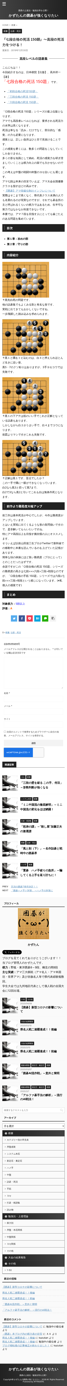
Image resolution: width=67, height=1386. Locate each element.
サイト (7, 719)
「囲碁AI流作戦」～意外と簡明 (40, 1073)
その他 (10, 1250)
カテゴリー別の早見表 (18, 1139)
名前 (7, 693)
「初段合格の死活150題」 (22, 91)
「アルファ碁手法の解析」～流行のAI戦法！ (27, 1309)
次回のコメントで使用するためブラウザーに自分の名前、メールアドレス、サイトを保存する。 (31, 733)
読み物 (10, 1209)
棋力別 (10, 1223)
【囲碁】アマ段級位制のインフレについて (30, 190)
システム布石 (13, 1153)
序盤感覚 (11, 1146)
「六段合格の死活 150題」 (23, 102)
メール (8, 706)
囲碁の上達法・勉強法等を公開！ (33, 1375)
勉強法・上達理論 (18, 1216)
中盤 (9, 1174)
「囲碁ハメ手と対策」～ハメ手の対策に (32, 890)
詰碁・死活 (16, 632)
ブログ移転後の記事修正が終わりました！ (26, 1345)
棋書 (7, 632)
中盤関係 (11, 1237)
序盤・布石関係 (14, 1230)
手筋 (9, 1188)
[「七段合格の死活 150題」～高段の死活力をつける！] (37, 618)
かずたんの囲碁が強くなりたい (33, 15)
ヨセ (9, 1195)
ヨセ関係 (11, 1243)
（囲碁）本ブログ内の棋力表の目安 (22, 1333)
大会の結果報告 (17, 1257)
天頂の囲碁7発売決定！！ (24, 886)
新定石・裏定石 (14, 1160)
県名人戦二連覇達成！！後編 (38, 1029)
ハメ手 (10, 1167)
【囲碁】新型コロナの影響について (22, 1286)
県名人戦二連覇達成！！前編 (38, 1051)
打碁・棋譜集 (13, 1202)
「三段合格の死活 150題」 (23, 96)
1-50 (9, 1270)
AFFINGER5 (39, 1381)
